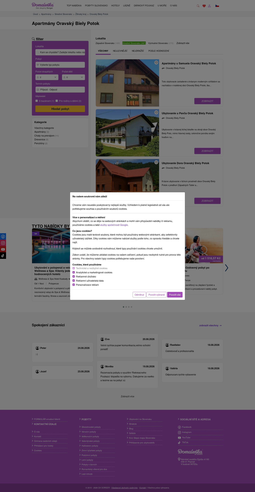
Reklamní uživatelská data (90, 280)
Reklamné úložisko (86, 276)
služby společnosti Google (114, 225)
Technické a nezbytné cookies (91, 268)
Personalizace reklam (87, 284)
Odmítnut (139, 294)
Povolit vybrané (156, 294)
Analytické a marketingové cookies (94, 272)
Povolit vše (175, 294)
